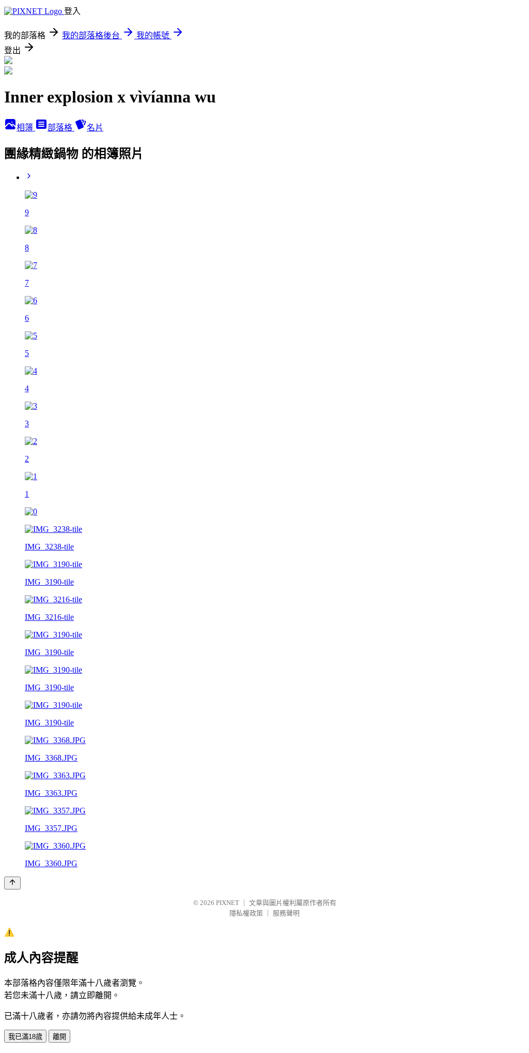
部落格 (61, 127)
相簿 (26, 127)
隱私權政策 (246, 913)
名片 (95, 127)
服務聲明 (286, 913)
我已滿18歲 (25, 1037)
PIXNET (227, 903)
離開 (59, 1037)
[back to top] (12, 883)
